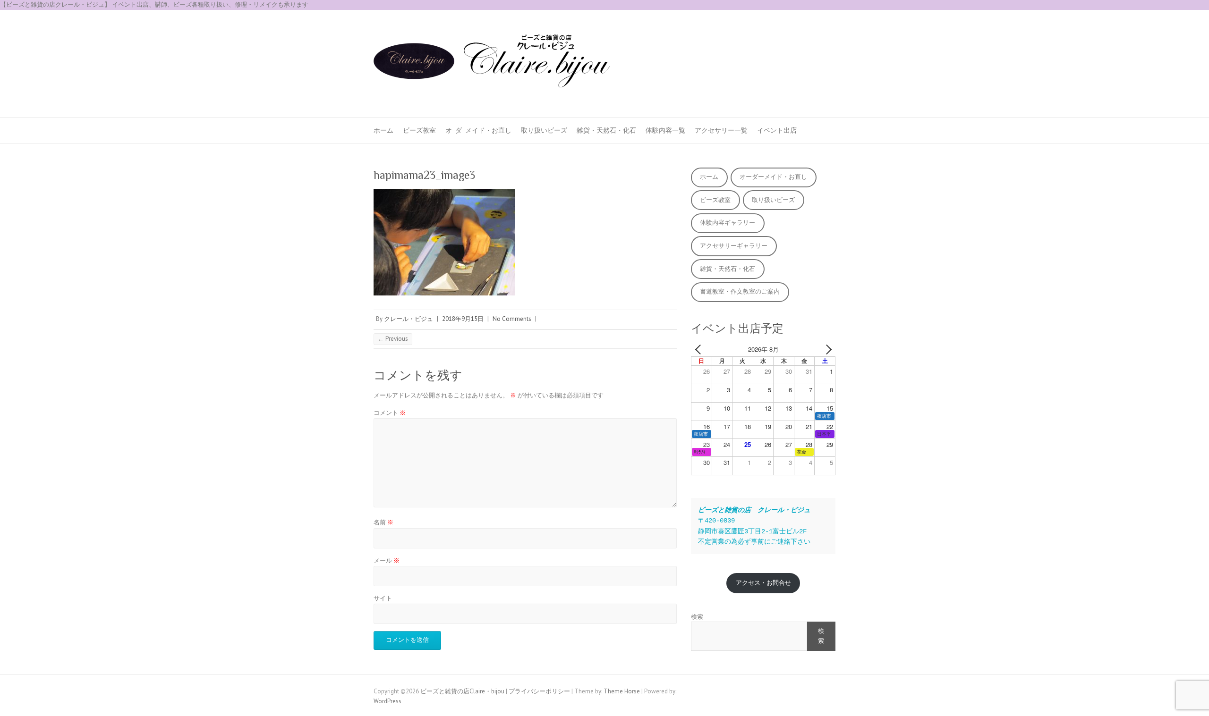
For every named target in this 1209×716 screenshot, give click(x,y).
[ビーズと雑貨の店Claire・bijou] (492, 63)
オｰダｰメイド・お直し (478, 130)
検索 (697, 617)
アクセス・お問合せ (763, 583)
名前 (383, 522)
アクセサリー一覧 (721, 130)
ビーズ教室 (419, 130)
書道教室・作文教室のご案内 (740, 291)
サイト (383, 598)
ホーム (383, 130)
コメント (390, 413)
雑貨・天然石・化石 (606, 130)
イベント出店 (777, 130)
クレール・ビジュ (408, 319)
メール (387, 560)
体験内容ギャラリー (727, 223)
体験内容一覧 (665, 130)
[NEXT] (826, 349)
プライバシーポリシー (539, 691)
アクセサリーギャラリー (733, 246)
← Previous (393, 339)
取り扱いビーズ (544, 130)
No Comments (512, 319)
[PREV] (700, 349)
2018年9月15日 (463, 319)
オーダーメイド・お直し (773, 177)
